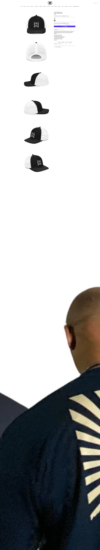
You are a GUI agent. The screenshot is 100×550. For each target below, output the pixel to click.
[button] (36, 6)
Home (54, 11)
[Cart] (97, 3)
